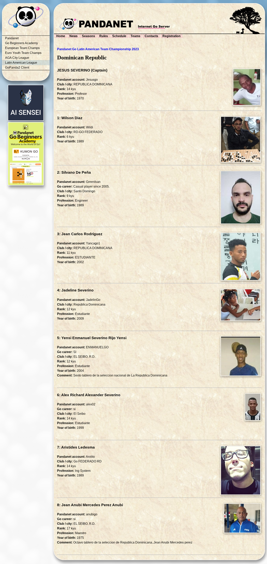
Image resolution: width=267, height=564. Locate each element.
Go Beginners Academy (21, 43)
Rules (103, 36)
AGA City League (17, 57)
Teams (135, 36)
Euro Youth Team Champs (23, 53)
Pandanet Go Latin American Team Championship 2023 (98, 49)
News (73, 36)
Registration (171, 36)
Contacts (151, 36)
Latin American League (21, 62)
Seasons (88, 36)
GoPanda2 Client (17, 67)
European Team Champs (22, 48)
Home (60, 36)
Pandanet (12, 38)
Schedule (119, 36)
